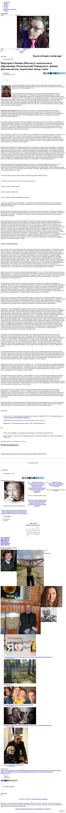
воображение (26, 31)
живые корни (27, 39)
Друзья (22, 51)
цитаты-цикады (34, 771)
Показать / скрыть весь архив (9, 547)
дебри (24, 49)
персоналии (26, 44)
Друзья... (6, 6)
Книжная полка (24, 29)
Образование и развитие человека (10, 770)
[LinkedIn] (53, 73)
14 (35, 530)
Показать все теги (5, 773)
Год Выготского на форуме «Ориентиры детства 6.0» (18, 705)
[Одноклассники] (46, 73)
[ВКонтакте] (44, 73)
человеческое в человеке (46, 771)
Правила (6, 10)
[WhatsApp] (60, 73)
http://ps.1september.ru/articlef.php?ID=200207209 (17, 417)
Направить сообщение (10, 9)
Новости (6, 5)
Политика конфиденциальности (24, 809)
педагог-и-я (4, 771)
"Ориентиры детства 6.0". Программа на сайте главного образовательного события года (28, 657)
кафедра (25, 45)
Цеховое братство (31, 770)
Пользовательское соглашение (42, 809)
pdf (1, 427)
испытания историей (55, 770)
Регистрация (7, 516)
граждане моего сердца (42, 770)
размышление (27, 42)
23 (38, 532)
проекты (25, 35)
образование (26, 46)
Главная (6, 3)
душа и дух (26, 38)
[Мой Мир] (49, 73)
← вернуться (4, 470)
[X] (51, 73)
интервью (26, 33)
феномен (25, 32)
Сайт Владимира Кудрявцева (39, 799)
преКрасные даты (12, 771)
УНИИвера (23, 770)
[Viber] (58, 73)
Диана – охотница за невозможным (13, 764)
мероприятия (26, 48)
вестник (25, 41)
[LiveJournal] (55, 73)
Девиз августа (8, 684)
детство (25, 36)
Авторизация (4, 13)
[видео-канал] (2, 52)
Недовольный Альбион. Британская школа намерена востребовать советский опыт (24, 453)
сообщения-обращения (23, 771)
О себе (5, 7)
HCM (21, 52)
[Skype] (62, 73)
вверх (62, 811)
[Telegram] (64, 73)
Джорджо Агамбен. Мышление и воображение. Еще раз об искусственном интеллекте (28, 725)
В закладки (7, 2)
